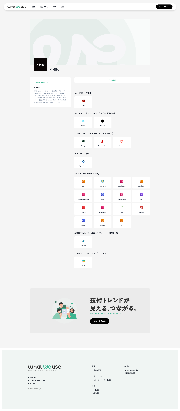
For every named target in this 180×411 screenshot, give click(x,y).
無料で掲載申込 (164, 7)
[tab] (112, 80)
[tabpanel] (112, 181)
